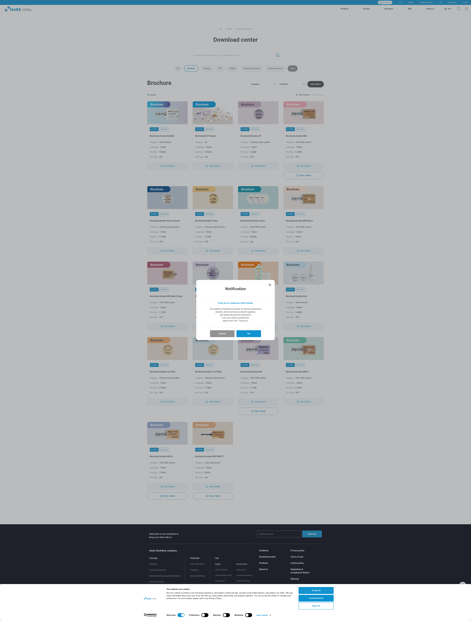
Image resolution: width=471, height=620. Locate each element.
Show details (262, 615)
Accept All (316, 590)
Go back (222, 333)
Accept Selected (316, 598)
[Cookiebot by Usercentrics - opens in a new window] (150, 615)
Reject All (316, 606)
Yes (248, 333)
